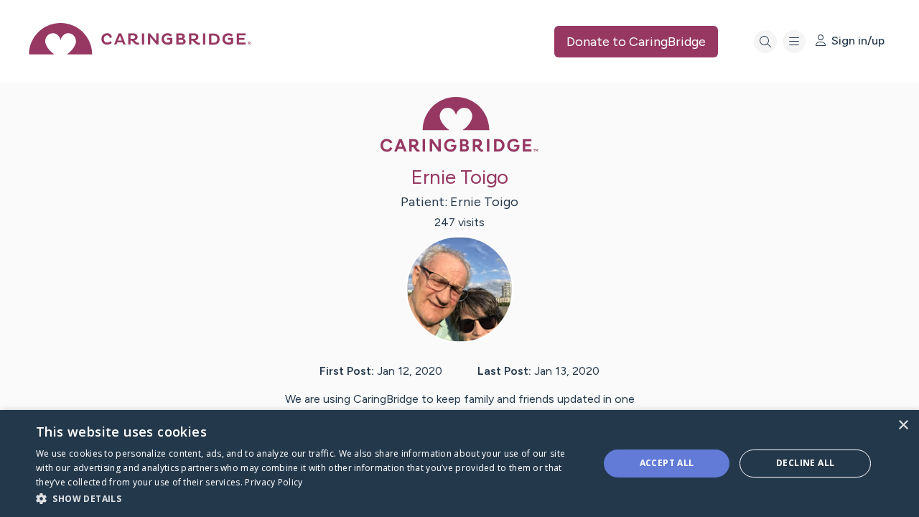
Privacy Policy (273, 482)
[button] (309, 498)
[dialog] (459, 463)
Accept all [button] (667, 463)
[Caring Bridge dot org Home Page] (140, 50)
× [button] (902, 425)
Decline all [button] (805, 463)
